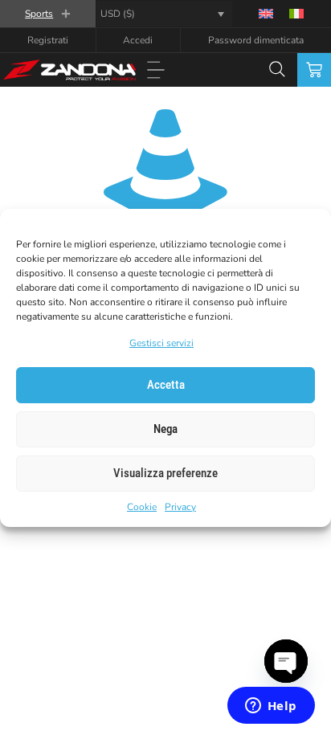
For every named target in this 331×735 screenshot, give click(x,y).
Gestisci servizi (161, 343)
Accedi (138, 40)
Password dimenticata (256, 40)
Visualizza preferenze (165, 473)
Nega (165, 429)
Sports (39, 13)
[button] (155, 71)
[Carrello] (314, 70)
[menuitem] (266, 13)
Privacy (180, 506)
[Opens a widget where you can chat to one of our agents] (271, 707)
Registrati (47, 40)
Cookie (142, 506)
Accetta (166, 385)
